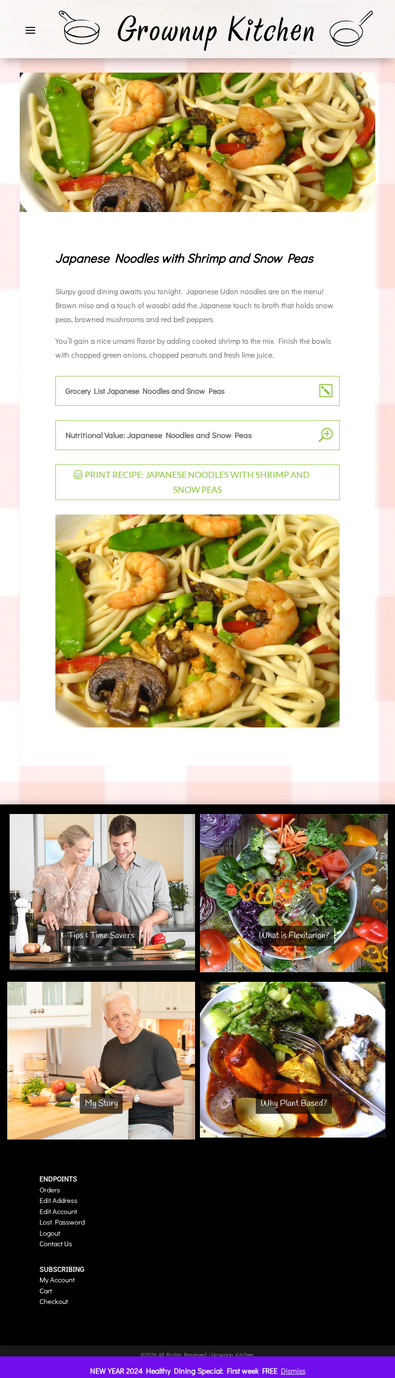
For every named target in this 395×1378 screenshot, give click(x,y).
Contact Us (56, 1243)
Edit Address (59, 1200)
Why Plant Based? (294, 1103)
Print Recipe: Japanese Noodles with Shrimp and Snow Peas (197, 482)
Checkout (54, 1301)
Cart (46, 1290)
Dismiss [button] (293, 1370)
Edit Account (58, 1211)
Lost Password (62, 1222)
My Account (57, 1279)
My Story (101, 1103)
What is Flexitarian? (294, 935)
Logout (50, 1233)
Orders (50, 1189)
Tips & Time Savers (101, 935)
